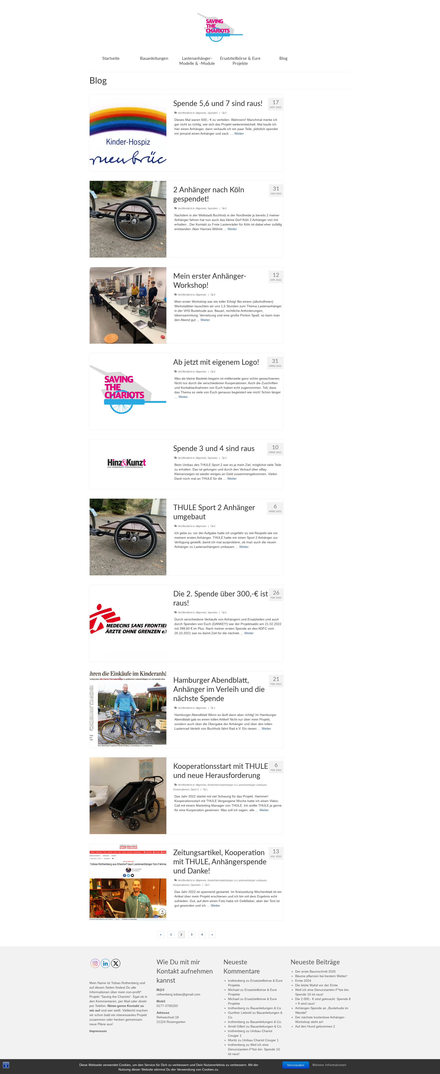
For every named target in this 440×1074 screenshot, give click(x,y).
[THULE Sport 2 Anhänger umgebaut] (128, 536)
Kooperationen (181, 789)
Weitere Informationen (329, 1065)
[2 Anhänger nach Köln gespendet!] (128, 219)
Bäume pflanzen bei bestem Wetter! (321, 976)
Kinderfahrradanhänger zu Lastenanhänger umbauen (237, 784)
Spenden (212, 112)
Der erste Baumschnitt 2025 (315, 971)
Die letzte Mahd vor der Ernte (316, 985)
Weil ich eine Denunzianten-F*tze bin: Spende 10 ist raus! (254, 1049)
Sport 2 (195, 789)
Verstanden (295, 1065)
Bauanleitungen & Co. (266, 1008)
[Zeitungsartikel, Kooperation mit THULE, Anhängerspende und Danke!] (128, 882)
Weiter (239, 133)
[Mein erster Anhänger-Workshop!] (128, 305)
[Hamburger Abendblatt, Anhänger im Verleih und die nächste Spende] (128, 709)
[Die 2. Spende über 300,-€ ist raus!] (128, 623)
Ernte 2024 (303, 980)
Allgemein (201, 112)
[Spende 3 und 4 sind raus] (128, 462)
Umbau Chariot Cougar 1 (260, 1040)
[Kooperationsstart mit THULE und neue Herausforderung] (128, 795)
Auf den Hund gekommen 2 (315, 1026)
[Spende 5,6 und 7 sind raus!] (128, 132)
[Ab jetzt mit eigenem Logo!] (128, 391)
